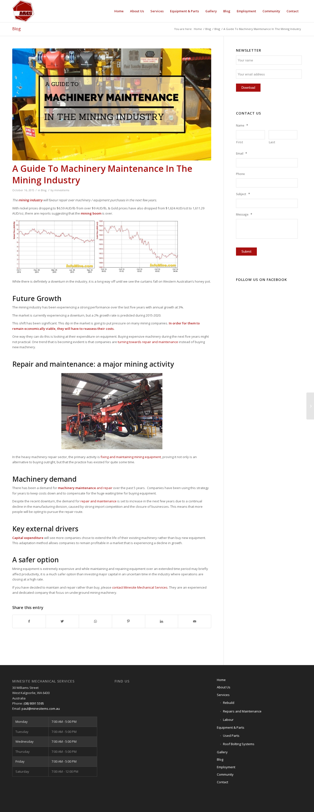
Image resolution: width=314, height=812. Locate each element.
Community (225, 774)
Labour (228, 719)
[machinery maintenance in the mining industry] (111, 104)
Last (272, 142)
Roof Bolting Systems (238, 744)
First (239, 142)
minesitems (61, 190)
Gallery (222, 752)
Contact (222, 782)
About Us (223, 687)
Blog (16, 28)
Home (221, 680)
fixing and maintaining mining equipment (131, 457)
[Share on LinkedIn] (161, 621)
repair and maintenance (98, 501)
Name (242, 125)
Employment (226, 767)
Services (223, 695)
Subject (243, 194)
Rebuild (228, 702)
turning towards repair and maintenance (148, 342)
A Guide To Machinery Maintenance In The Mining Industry (102, 174)
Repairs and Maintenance (242, 711)
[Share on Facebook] (29, 621)
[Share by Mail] (194, 621)
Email (241, 153)
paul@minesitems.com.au (41, 708)
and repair (85, 488)
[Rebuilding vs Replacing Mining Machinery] (310, 406)
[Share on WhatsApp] (95, 621)
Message (244, 214)
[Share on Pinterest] (128, 621)
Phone (240, 174)
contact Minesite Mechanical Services (140, 587)
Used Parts (231, 735)
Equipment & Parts (230, 727)
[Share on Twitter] (62, 621)
